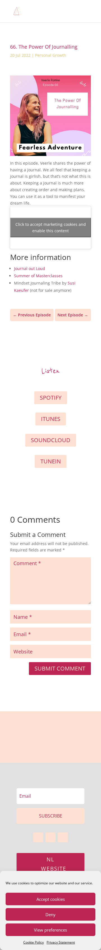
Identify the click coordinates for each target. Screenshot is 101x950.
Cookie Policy (33, 942)
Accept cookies (50, 899)
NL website (53, 864)
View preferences (50, 930)
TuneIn (50, 461)
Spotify (50, 397)
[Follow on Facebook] (38, 837)
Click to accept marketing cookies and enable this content (50, 227)
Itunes (50, 419)
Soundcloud (50, 440)
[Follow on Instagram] (63, 837)
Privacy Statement (61, 942)
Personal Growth (50, 55)
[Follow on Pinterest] (50, 837)
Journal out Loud (29, 268)
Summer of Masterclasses (38, 275)
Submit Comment (60, 668)
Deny (50, 914)
